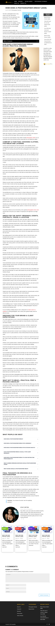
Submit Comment (44, 595)
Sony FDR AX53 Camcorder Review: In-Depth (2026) (44, 618)
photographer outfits (30, 137)
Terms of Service (20, 615)
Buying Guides (28, 1)
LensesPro (14, 624)
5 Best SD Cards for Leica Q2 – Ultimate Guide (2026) (43, 612)
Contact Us (23, 3)
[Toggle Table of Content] (37, 41)
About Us (16, 3)
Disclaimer (19, 611)
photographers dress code (33, 209)
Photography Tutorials (41, 1)
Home (15, 1)
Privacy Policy (19, 613)
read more (4, 547)
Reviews (20, 1)
